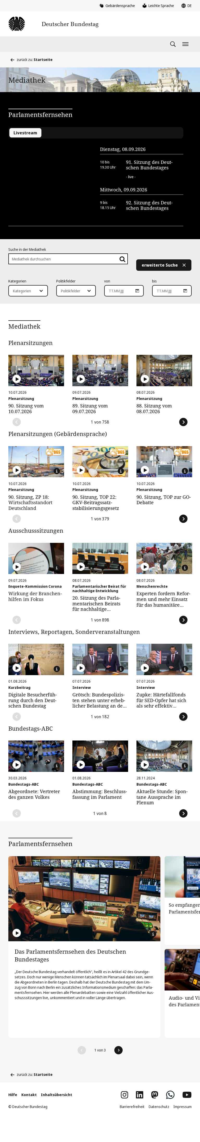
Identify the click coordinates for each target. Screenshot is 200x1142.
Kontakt (29, 1094)
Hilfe (12, 1094)
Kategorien (17, 281)
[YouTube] (187, 1095)
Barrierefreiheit (132, 1106)
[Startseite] (53, 24)
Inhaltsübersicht (56, 1094)
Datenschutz (159, 1106)
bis (154, 281)
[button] (82, 1050)
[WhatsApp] (170, 1095)
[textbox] (25, 291)
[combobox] (28, 290)
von (107, 281)
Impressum (182, 1106)
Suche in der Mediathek (27, 249)
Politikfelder (66, 281)
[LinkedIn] (139, 1095)
